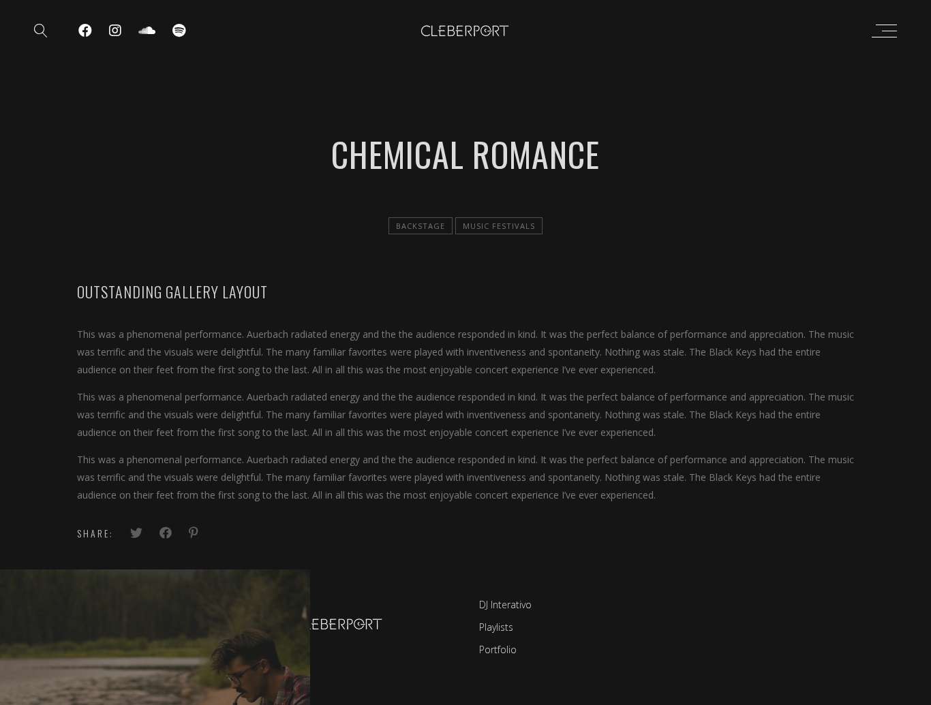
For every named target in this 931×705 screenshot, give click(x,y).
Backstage (420, 226)
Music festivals (499, 226)
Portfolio (498, 649)
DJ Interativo (505, 604)
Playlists (496, 627)
